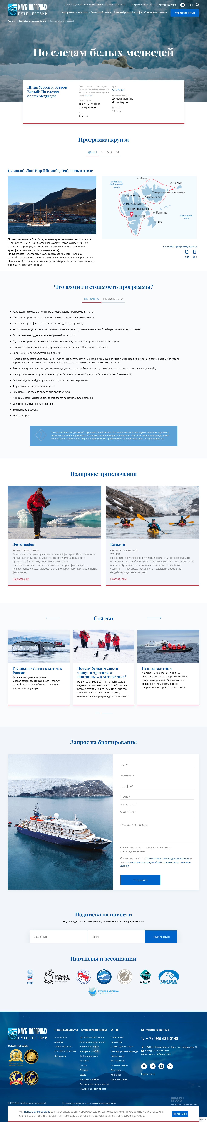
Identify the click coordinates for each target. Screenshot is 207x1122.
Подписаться (158, 576)
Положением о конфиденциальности (142, 584)
